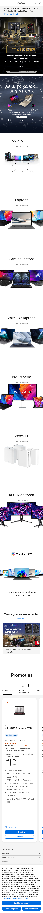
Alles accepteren (31, 908)
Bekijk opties (19, 832)
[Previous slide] (2, 11)
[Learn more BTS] (21, 133)
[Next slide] (40, 11)
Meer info (19, 837)
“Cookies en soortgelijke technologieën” (15, 898)
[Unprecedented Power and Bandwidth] (21, 163)
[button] (3, 3)
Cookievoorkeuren (21, 903)
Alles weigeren (12, 908)
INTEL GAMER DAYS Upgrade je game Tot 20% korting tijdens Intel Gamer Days (21, 11)
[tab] (7, 72)
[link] (21, 3)
